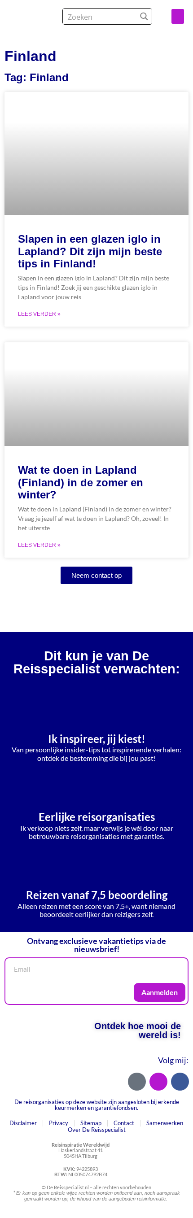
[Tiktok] (137, 1082)
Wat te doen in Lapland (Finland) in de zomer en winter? (80, 482)
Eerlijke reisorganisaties (97, 816)
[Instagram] (158, 1082)
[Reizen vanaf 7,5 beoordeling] (96, 862)
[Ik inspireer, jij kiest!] (96, 706)
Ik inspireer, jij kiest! (96, 738)
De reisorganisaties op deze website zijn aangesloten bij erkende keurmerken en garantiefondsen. (96, 1104)
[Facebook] (180, 1082)
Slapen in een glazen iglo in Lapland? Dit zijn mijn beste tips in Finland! (90, 251)
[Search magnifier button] (144, 16)
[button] (177, 16)
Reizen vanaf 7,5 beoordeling (96, 894)
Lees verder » (39, 314)
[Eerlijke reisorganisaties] (96, 784)
